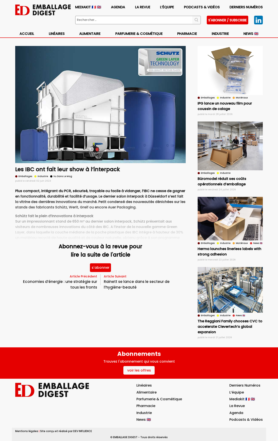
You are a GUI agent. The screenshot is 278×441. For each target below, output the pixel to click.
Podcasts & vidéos (202, 7)
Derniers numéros (246, 7)
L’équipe (167, 7)
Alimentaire (90, 33)
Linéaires (57, 33)
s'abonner (100, 267)
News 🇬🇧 (250, 33)
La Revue (142, 7)
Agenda (118, 7)
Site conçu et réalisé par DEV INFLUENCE (66, 431)
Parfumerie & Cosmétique (139, 33)
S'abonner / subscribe (227, 20)
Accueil (27, 33)
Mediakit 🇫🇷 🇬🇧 (88, 7)
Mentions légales (26, 431)
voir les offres (139, 370)
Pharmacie (187, 33)
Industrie (144, 412)
